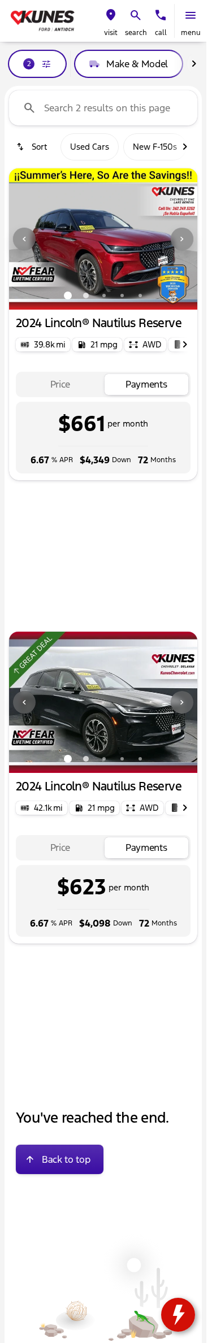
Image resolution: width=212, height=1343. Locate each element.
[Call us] (160, 15)
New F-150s (155, 146)
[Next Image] (182, 239)
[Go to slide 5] (140, 295)
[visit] (110, 15)
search (136, 32)
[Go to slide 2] (86, 295)
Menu (191, 32)
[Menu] (190, 15)
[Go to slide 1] (68, 295)
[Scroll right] (193, 64)
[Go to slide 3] (104, 295)
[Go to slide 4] (122, 295)
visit (111, 32)
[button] (110, 21)
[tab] (60, 384)
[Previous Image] (24, 239)
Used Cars (89, 146)
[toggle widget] (178, 1315)
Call (161, 32)
